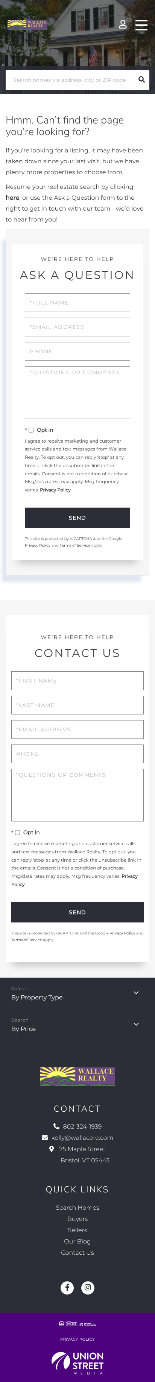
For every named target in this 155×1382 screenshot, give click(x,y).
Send (78, 517)
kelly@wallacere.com (83, 1138)
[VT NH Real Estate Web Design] (78, 1363)
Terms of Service (75, 545)
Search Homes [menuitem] (77, 1208)
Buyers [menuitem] (77, 1219)
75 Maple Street (83, 1155)
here (12, 198)
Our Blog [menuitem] (77, 1241)
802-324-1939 (82, 1126)
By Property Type (36, 997)
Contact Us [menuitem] (77, 1253)
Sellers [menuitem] (77, 1230)
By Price (23, 1029)
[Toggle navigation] (141, 25)
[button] (141, 80)
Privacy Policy (55, 490)
